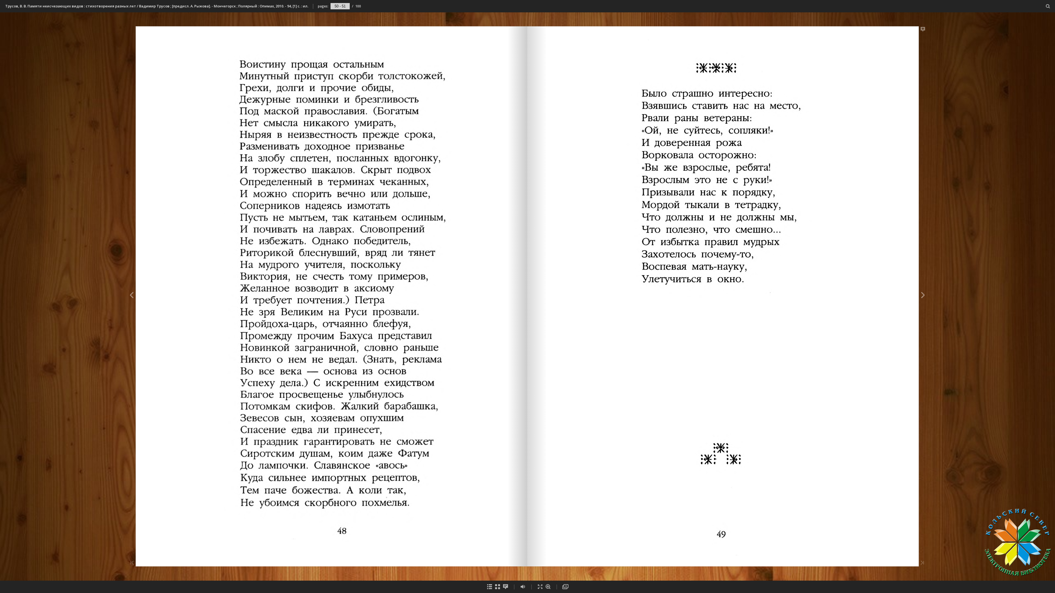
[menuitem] (1048, 6)
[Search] (1048, 6)
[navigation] (340, 6)
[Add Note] (923, 30)
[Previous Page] (131, 296)
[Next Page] (923, 296)
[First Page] (132, 563)
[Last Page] (922, 563)
